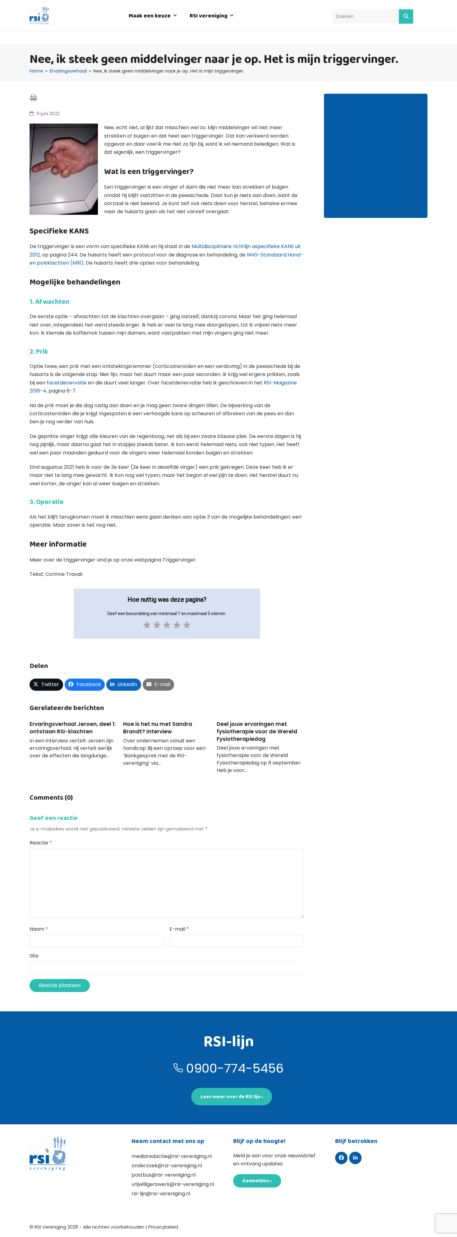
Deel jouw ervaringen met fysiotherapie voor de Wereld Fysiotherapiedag (257, 731)
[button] (46, 685)
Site (34, 955)
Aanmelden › (257, 1180)
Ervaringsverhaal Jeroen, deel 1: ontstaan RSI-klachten (73, 727)
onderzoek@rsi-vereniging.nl (167, 1165)
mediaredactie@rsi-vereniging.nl (172, 1156)
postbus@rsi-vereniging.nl (164, 1174)
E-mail (179, 929)
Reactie (41, 842)
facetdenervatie (67, 382)
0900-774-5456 (235, 1068)
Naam (39, 929)
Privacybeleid (163, 1227)
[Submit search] (406, 16)
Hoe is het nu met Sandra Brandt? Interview (157, 727)
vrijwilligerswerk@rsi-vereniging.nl (173, 1184)
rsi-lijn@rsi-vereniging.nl (161, 1193)
